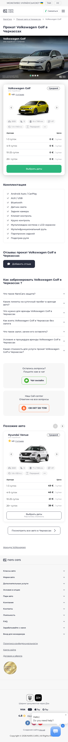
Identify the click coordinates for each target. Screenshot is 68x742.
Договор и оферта (12, 656)
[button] (30, 75)
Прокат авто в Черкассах (28, 19)
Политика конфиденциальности (20, 643)
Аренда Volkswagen (14, 547)
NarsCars (7, 19)
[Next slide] (56, 107)
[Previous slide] (11, 107)
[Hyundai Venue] (34, 454)
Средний (53, 88)
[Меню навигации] (63, 11)
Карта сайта (9, 649)
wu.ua (42, 730)
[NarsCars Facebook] (27, 723)
